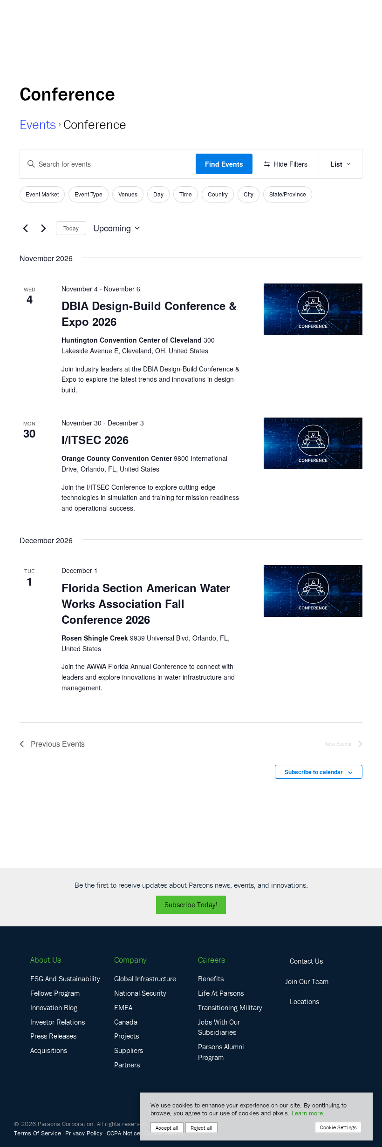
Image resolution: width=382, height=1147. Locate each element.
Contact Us (306, 960)
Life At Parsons (221, 993)
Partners (127, 1064)
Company (130, 959)
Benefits (211, 978)
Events (38, 124)
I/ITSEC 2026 (95, 439)
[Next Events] (43, 228)
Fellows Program (55, 993)
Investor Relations (57, 1021)
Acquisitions (48, 1050)
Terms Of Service (37, 1133)
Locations (304, 1001)
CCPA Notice (123, 1133)
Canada (125, 1021)
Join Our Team (306, 981)
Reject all (201, 1127)
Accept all (167, 1127)
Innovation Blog (53, 1007)
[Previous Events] (25, 228)
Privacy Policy (83, 1133)
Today (71, 228)
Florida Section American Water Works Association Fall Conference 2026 (145, 603)
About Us (45, 959)
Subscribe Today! (191, 904)
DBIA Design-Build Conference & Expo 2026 (149, 313)
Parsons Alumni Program (221, 1052)
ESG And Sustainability (65, 978)
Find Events (224, 164)
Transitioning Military (230, 1007)
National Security (140, 993)
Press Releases (53, 1035)
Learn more (307, 1113)
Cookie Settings (338, 1127)
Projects (126, 1035)
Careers (211, 959)
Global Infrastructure (145, 978)
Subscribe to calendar (314, 772)
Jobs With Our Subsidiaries (219, 1027)
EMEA (123, 1007)
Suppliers (128, 1050)
